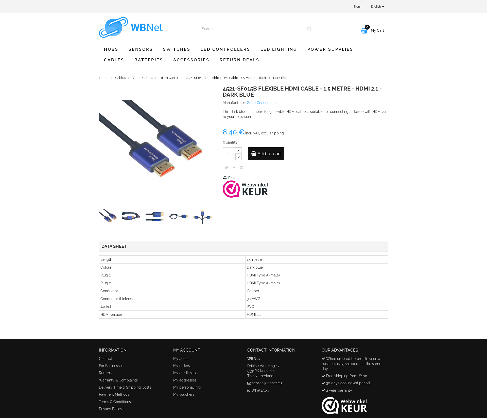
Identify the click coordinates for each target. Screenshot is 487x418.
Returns (105, 373)
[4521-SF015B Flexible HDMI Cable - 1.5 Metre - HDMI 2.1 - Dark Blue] (110, 217)
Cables (114, 60)
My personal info (187, 387)
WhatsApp (260, 390)
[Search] (309, 29)
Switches (176, 49)
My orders (181, 366)
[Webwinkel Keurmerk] (245, 189)
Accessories (191, 60)
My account (183, 359)
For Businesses (111, 366)
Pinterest (241, 167)
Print (231, 178)
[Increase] (238, 150)
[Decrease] (238, 157)
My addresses (185, 380)
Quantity (230, 142)
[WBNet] (144, 27)
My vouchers (183, 394)
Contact (105, 359)
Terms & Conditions (115, 402)
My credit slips (185, 373)
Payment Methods (114, 394)
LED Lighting (278, 49)
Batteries (148, 60)
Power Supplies (330, 49)
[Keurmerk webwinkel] (344, 404)
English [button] (376, 6)
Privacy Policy (110, 409)
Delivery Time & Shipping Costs (125, 387)
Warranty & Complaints (118, 380)
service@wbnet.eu (267, 383)
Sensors (141, 49)
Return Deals (239, 60)
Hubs (111, 49)
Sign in (358, 6)
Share (234, 167)
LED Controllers (225, 49)
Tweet (226, 167)
